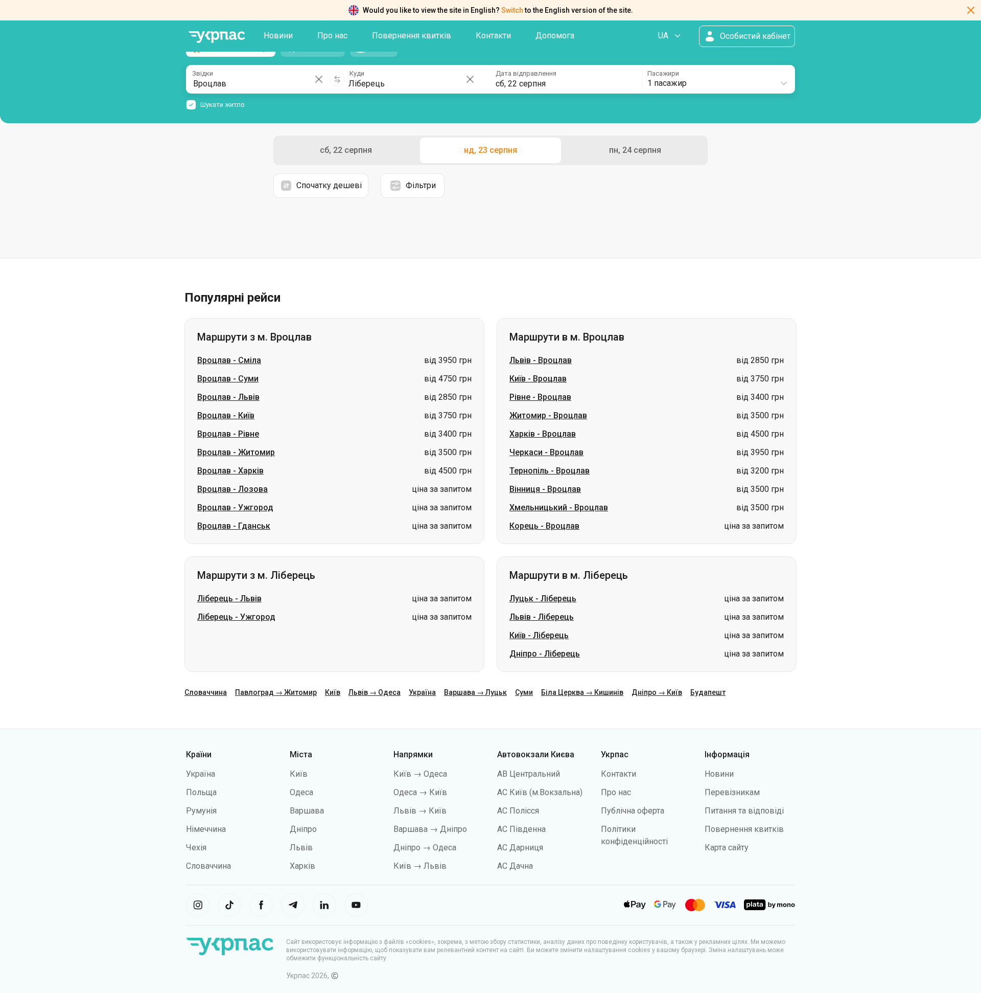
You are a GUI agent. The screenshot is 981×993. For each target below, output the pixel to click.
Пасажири (663, 73)
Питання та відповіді (744, 811)
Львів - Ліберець (541, 617)
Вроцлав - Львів (228, 397)
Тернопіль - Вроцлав (549, 471)
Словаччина (205, 692)
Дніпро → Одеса (424, 847)
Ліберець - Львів (229, 598)
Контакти (493, 35)
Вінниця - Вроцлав (545, 489)
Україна (422, 692)
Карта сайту (727, 847)
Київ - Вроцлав (538, 378)
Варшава (307, 811)
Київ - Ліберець (539, 635)
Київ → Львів (420, 866)
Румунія (201, 811)
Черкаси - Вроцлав (546, 452)
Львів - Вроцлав (540, 360)
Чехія (196, 847)
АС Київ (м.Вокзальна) (539, 792)
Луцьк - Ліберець (542, 598)
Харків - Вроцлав (542, 434)
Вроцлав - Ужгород (235, 507)
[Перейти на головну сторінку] (216, 37)
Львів (301, 847)
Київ (332, 692)
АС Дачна (515, 866)
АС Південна (521, 829)
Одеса (301, 792)
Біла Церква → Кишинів (582, 692)
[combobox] (717, 79)
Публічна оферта (632, 811)
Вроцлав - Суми (228, 378)
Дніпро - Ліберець (544, 654)
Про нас (332, 35)
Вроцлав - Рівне (228, 434)
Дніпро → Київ (657, 692)
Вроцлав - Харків (230, 471)
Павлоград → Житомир (276, 692)
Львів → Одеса (374, 692)
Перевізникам (732, 792)
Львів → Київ (420, 811)
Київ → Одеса (420, 774)
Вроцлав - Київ (225, 415)
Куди (356, 73)
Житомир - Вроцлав (548, 415)
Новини (278, 35)
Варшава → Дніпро (430, 829)
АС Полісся (518, 811)
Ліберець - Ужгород (236, 617)
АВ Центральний (528, 774)
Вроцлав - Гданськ (233, 526)
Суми (524, 692)
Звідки (202, 73)
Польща (201, 792)
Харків (302, 866)
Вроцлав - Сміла (229, 360)
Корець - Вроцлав (544, 526)
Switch (512, 10)
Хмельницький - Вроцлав (558, 507)
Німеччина (206, 829)
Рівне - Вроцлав (540, 397)
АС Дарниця (520, 847)
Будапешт (708, 692)
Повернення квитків (411, 35)
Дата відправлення (526, 73)
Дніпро (303, 829)
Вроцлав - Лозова (232, 489)
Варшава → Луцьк (475, 692)
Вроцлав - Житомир (236, 452)
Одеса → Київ (420, 792)
